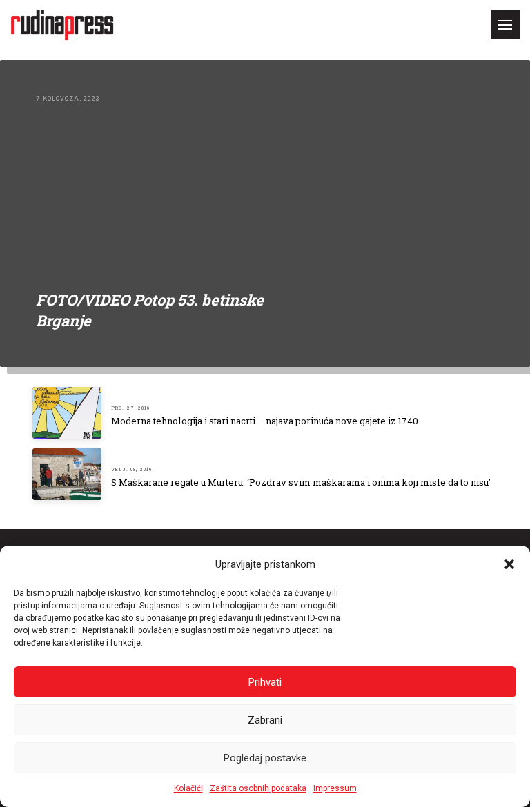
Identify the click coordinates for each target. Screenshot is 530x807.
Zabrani (265, 720)
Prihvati (265, 682)
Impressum (335, 788)
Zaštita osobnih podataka (258, 788)
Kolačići (188, 788)
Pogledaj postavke (265, 758)
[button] (509, 564)
